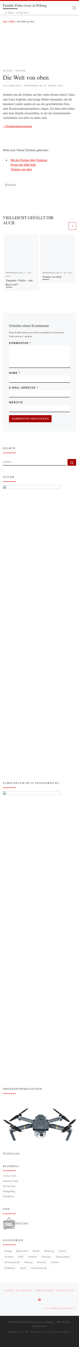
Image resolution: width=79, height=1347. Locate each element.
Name (14, 373)
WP (26, 1332)
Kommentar (20, 343)
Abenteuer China (10, 1181)
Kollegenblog (9, 1191)
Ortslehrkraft (12, 1262)
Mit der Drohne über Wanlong (29, 160)
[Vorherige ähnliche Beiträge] (64, 226)
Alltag (8, 1251)
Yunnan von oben (21, 169)
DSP (21, 1257)
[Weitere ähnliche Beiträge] (72, 226)
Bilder (12, 21)
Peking (28, 1262)
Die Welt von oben (11, 1153)
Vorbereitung (39, 1268)
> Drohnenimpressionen (17, 126)
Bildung (49, 1251)
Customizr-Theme (61, 1332)
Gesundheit (63, 1257)
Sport (23, 1268)
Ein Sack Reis (9, 1186)
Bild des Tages (21, 1223)
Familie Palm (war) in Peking (35, 1322)
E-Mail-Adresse (23, 387)
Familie (32, 1257)
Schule (55, 1262)
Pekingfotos (8, 1196)
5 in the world (9, 1176)
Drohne (9, 1257)
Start (5, 21)
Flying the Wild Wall (23, 164)
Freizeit (46, 1257)
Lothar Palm (14, 85)
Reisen (41, 1262)
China (62, 1251)
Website (16, 402)
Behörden (22, 1251)
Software (10, 1268)
